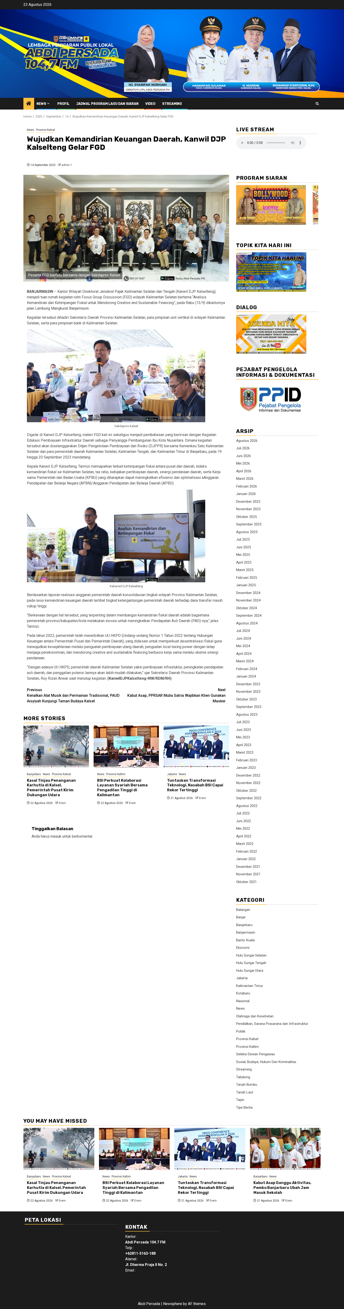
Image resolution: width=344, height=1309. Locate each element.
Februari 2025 (246, 578)
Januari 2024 (246, 676)
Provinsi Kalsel (45, 130)
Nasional (242, 1001)
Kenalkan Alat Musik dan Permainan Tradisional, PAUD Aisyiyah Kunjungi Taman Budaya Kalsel (73, 695)
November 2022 (248, 783)
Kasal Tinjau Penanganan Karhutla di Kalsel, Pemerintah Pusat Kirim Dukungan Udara (51, 787)
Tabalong (243, 1077)
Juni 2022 (243, 821)
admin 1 (67, 165)
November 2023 (248, 691)
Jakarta (172, 774)
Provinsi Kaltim (115, 774)
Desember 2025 (248, 501)
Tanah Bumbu (246, 1084)
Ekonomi (242, 948)
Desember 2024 (248, 593)
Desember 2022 (248, 775)
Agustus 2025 (246, 532)
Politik (240, 1031)
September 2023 (248, 707)
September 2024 (248, 615)
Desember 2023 (248, 684)
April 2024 (243, 654)
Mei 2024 (243, 646)
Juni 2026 (243, 456)
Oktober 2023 (246, 699)
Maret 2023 (244, 752)
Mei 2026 (243, 463)
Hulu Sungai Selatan (251, 955)
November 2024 (248, 600)
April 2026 (243, 471)
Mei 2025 (243, 555)
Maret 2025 (244, 570)
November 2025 (248, 509)
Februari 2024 (246, 669)
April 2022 (243, 836)
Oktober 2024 (246, 608)
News (41, 104)
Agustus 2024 (246, 623)
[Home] (28, 104)
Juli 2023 (243, 722)
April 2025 (243, 562)
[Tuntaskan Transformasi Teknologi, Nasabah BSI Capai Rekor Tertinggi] (196, 747)
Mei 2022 (243, 828)
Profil (63, 104)
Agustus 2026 (246, 441)
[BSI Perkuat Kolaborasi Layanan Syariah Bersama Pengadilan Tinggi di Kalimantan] (126, 747)
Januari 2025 (246, 585)
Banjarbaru (34, 774)
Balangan (243, 910)
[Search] (317, 103)
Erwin (62, 803)
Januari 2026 (246, 494)
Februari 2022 (246, 851)
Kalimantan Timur (249, 986)
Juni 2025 (243, 547)
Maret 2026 (244, 479)
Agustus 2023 (246, 714)
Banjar (241, 917)
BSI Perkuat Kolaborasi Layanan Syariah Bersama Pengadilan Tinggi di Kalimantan (122, 787)
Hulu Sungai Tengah (251, 963)
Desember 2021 (248, 867)
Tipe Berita (244, 1107)
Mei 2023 (243, 737)
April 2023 (243, 745)
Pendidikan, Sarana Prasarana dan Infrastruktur (272, 1024)
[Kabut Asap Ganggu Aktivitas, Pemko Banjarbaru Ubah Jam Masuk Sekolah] (285, 1149)
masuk (56, 836)
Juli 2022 (243, 813)
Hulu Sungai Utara (249, 970)
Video (150, 104)
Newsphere (172, 1304)
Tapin (240, 1100)
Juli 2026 (243, 448)
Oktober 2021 (246, 882)
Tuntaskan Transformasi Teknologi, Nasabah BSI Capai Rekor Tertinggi (195, 785)
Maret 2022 (244, 844)
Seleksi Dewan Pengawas (255, 1054)
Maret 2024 (244, 661)
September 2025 (248, 524)
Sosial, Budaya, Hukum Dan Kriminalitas (266, 1062)
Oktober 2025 (246, 517)
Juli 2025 (243, 539)
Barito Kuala (245, 940)
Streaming (172, 104)
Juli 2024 (243, 631)
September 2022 (248, 798)
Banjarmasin (245, 932)
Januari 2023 (246, 768)
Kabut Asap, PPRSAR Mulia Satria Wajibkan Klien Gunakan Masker (176, 695)
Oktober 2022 (246, 790)
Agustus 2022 (246, 806)
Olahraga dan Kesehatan (255, 1016)
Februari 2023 (246, 760)
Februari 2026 (246, 486)
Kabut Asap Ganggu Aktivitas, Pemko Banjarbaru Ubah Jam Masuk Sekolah (282, 1188)
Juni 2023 (243, 730)
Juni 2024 (243, 638)
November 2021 (248, 874)
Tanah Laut (244, 1092)
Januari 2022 (246, 859)
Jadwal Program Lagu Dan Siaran (107, 104)
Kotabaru (243, 993)
